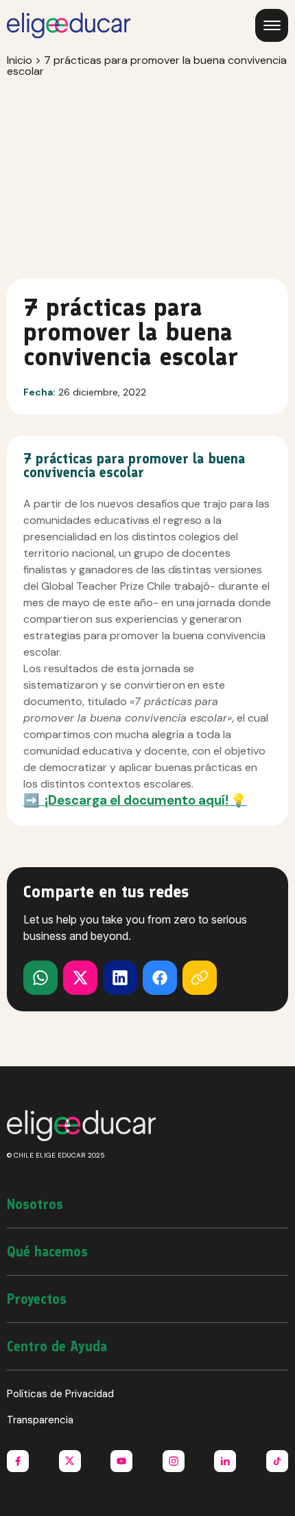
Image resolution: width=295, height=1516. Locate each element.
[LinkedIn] (120, 978)
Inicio (19, 60)
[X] (40, 978)
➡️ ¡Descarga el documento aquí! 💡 (134, 800)
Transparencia (40, 1420)
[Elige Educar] (68, 25)
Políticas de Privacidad (60, 1394)
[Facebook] (160, 978)
